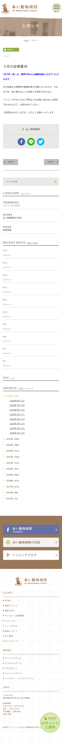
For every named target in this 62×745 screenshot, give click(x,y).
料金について (11, 631)
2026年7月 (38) (17, 405)
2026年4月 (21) (17, 419)
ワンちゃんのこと (13, 658)
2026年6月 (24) (17, 410)
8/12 (5, 287)
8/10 (5, 312)
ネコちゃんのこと (13, 663)
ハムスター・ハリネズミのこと (20, 678)
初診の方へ (10, 610)
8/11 (5, 300)
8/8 (4, 336)
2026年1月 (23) (17, 433)
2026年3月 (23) (17, 424)
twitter (40, 142)
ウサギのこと (11, 668)
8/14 (5, 275)
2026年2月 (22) (17, 428)
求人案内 (9, 636)
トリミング (10, 621)
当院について (11, 605)
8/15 (5, 263)
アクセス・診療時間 (14, 616)
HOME (26, 40)
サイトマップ (11, 641)
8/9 (4, 324)
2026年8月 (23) (17, 401)
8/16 (5, 250)
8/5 (4, 361)
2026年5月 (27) (17, 414)
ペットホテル (11, 626)
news (10, 50)
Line (31, 142)
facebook (21, 142)
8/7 (4, 349)
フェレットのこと (13, 673)
